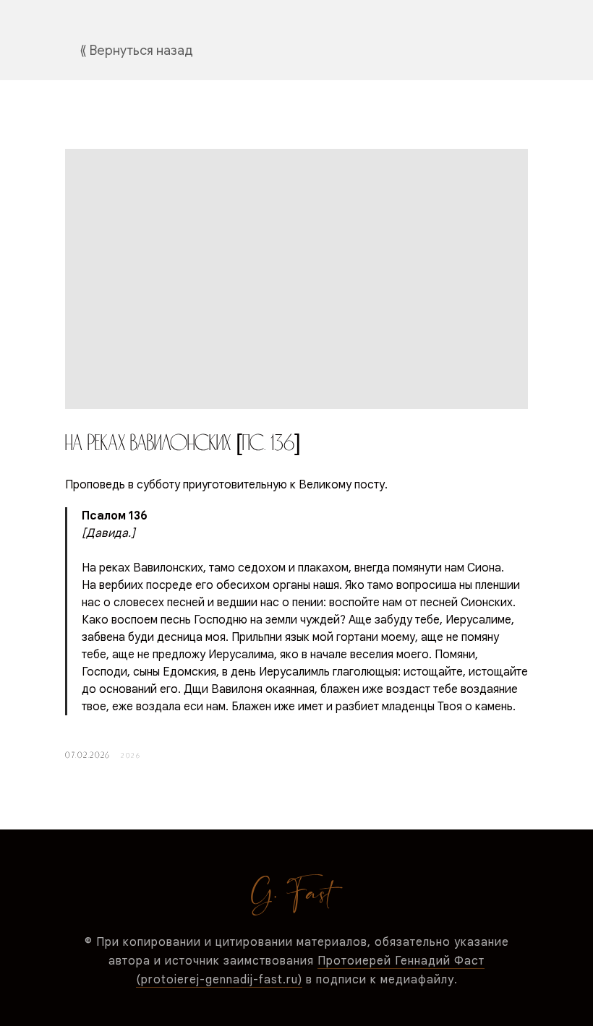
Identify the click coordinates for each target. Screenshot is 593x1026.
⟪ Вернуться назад (136, 51)
